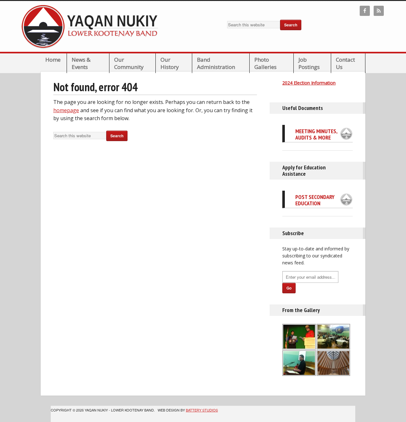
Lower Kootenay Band (91, 26)
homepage (66, 110)
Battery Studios (202, 409)
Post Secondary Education (315, 200)
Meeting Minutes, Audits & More (316, 134)
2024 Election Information (309, 83)
